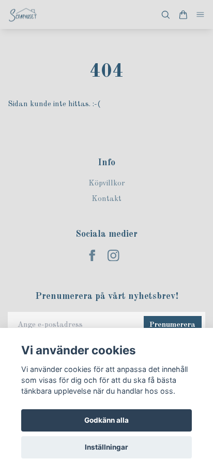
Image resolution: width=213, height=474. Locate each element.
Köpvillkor (106, 184)
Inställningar (106, 447)
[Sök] (165, 15)
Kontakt (106, 199)
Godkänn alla (106, 420)
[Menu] (200, 14)
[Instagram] (113, 256)
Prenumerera (172, 325)
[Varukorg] (183, 15)
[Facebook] (92, 256)
